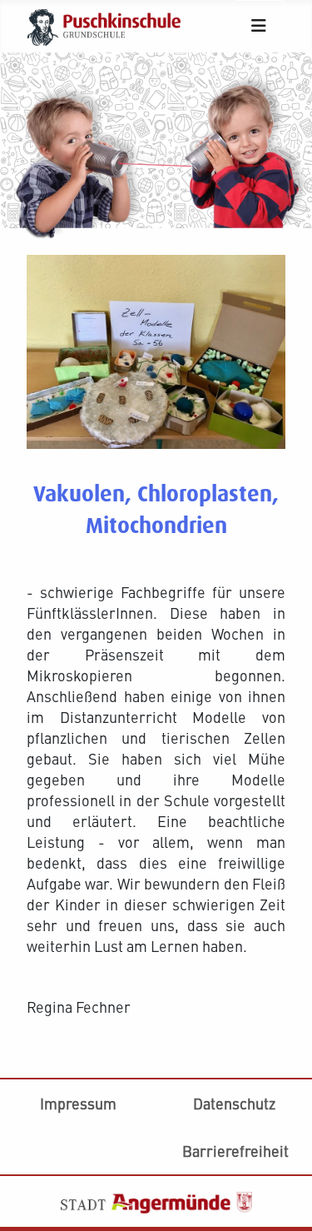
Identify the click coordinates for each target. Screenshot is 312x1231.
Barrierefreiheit (235, 1150)
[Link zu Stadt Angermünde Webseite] (156, 1199)
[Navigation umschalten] (259, 26)
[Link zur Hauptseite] (110, 23)
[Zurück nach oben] (282, 1090)
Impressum (78, 1103)
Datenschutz (234, 1103)
